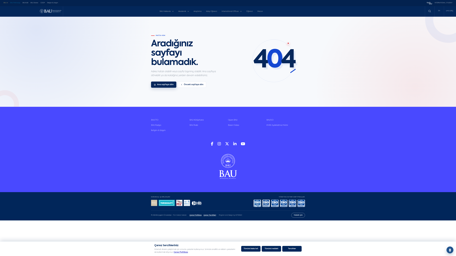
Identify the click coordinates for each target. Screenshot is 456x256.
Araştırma (198, 11)
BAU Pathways (15, 3)
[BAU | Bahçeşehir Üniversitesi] (50, 11)
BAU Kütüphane (197, 120)
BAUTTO (154, 120)
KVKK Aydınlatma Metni (277, 125)
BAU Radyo (156, 125)
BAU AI (6, 3)
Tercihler (292, 248)
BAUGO (269, 120)
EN (439, 10)
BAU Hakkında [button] (165, 11)
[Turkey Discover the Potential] (167, 203)
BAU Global (34, 3)
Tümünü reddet (271, 248)
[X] (227, 145)
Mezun (260, 11)
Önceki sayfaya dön (193, 85)
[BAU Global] (154, 203)
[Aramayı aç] (429, 11)
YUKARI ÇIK (298, 215)
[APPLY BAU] (429, 3)
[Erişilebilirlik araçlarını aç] (449, 250)
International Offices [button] (230, 11)
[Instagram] (219, 145)
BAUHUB (25, 3)
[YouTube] (243, 145)
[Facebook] (212, 145)
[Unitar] (187, 203)
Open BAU (232, 120)
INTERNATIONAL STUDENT (443, 3)
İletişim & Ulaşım (52, 3)
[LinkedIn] (235, 145)
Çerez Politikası (181, 252)
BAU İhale (194, 125)
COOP (42, 3)
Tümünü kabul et (251, 248)
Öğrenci (249, 11)
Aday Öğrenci (211, 11)
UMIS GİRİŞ (449, 11)
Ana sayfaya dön (165, 85)
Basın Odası (233, 125)
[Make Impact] (179, 203)
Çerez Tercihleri (210, 215)
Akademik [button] (182, 11)
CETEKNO (238, 215)
